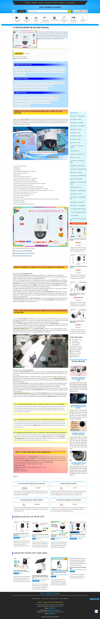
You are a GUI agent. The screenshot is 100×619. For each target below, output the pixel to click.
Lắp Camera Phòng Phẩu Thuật (77, 154)
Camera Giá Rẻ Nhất (74, 150)
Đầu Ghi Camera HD (75, 355)
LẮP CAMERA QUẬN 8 (50, 7)
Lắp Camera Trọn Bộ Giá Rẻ (20, 99)
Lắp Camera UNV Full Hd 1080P (77, 125)
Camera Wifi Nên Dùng (19, 102)
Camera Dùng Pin (71, 2)
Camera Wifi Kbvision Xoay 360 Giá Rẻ (77, 198)
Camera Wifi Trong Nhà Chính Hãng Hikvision (55, 82)
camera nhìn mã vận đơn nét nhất (57, 71)
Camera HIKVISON (76, 342)
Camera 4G (55, 2)
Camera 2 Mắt (48, 2)
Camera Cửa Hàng (54, 598)
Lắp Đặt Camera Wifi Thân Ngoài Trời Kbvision (78, 183)
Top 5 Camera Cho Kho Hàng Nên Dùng (22, 68)
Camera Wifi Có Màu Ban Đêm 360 (77, 190)
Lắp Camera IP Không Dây (76, 348)
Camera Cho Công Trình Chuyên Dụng (77, 161)
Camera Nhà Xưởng (64, 598)
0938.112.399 (94, 599)
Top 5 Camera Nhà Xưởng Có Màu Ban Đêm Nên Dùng (26, 71)
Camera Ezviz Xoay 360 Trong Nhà (77, 208)
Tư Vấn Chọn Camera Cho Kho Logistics (77, 146)
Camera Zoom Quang (75, 349)
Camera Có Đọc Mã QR (75, 139)
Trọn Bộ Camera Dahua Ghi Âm (32, 102)
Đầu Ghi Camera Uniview (75, 129)
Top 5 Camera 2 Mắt (61, 68)
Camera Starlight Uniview (75, 119)
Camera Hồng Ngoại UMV (75, 135)
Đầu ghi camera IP (74, 356)
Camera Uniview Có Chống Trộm (77, 116)
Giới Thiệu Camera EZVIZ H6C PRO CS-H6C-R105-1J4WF (78, 379)
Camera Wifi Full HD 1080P (76, 178)
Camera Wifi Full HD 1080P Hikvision (78, 175)
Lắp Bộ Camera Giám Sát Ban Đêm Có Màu (23, 96)
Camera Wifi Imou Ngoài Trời (37, 82)
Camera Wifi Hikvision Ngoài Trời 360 (39, 88)
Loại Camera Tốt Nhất (44, 71)
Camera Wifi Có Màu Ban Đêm (46, 85)
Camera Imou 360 (74, 215)
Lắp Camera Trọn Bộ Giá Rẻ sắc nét (22, 105)
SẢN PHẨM (21, 11)
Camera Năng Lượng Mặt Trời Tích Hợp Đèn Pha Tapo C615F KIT (40, 577)
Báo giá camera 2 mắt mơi (50, 68)
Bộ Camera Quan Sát (76, 339)
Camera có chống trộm (75, 157)
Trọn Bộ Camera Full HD (39, 96)
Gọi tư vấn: (80, 11)
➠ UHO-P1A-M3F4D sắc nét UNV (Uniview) (31, 27)
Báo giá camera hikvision (19, 74)
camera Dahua (75, 341)
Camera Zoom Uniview (75, 132)
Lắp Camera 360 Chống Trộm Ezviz (78, 212)
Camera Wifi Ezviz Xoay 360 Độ (77, 202)
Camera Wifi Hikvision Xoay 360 (31, 85)
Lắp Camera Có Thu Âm (76, 346)
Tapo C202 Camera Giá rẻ (20, 570)
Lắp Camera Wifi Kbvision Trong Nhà (22, 88)
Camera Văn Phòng (35, 598)
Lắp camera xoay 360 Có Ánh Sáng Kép (78, 219)
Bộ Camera (27, 2)
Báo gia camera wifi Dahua (76, 172)
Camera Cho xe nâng (74, 142)
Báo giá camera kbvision (38, 68)
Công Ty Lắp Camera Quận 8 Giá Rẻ (50, 616)
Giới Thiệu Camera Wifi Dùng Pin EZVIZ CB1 (78, 434)
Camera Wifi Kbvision (18, 85)
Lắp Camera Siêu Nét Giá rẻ (52, 99)
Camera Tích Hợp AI (75, 351)
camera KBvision (75, 344)
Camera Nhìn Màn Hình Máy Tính (77, 165)
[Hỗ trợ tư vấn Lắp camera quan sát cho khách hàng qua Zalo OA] (96, 611)
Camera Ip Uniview (74, 112)
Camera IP (41, 2)
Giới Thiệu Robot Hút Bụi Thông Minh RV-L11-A (78, 463)
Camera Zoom (62, 2)
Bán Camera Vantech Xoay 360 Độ (77, 205)
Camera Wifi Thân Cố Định (76, 193)
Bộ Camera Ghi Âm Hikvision (52, 96)
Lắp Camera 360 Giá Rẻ (45, 102)
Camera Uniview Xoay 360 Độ (76, 122)
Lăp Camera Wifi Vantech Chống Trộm (78, 169)
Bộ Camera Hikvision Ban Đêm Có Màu (36, 99)
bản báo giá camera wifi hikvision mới (22, 82)
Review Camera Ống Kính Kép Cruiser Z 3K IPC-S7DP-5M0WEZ (78, 406)
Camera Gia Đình (45, 598)
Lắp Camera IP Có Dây (75, 353)
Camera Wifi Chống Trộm (75, 187)
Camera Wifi (34, 2)
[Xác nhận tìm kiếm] (69, 11)
